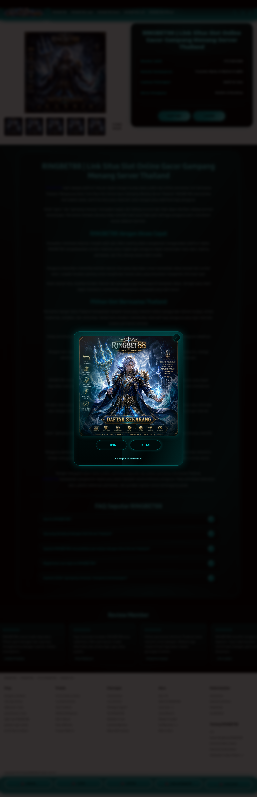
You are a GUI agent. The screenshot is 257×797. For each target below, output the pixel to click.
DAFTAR (145, 445)
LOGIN (111, 445)
